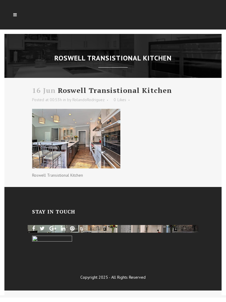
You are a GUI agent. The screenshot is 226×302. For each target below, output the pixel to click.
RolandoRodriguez (88, 99)
